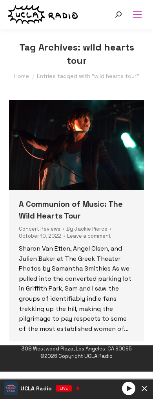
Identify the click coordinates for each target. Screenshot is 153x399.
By (86, 229)
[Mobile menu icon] (137, 14)
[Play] (128, 388)
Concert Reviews (39, 229)
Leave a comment (89, 236)
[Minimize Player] (144, 388)
